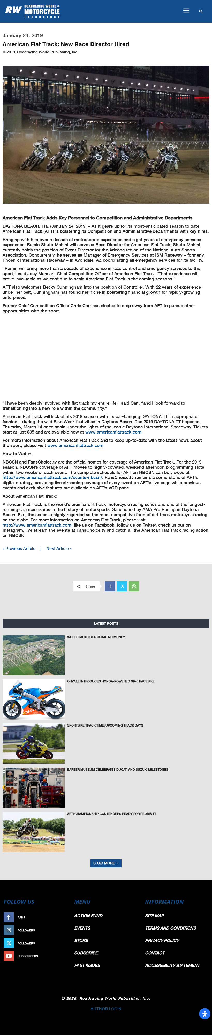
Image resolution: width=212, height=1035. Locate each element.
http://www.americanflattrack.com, (38, 525)
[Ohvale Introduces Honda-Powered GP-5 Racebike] (34, 699)
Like (64, 917)
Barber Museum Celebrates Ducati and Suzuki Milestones (117, 769)
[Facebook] (110, 586)
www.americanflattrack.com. (114, 432)
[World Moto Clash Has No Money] (34, 655)
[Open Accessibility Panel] (204, 1013)
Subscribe (58, 956)
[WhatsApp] (134, 586)
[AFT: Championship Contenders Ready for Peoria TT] (34, 832)
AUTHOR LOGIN (106, 1008)
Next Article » (59, 548)
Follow (61, 930)
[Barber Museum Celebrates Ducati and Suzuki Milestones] (34, 788)
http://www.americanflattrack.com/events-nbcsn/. (53, 477)
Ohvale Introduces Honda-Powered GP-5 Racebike (111, 681)
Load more (104, 863)
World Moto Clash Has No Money (96, 637)
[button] (186, 11)
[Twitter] (122, 586)
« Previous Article (19, 548)
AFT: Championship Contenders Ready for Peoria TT (111, 814)
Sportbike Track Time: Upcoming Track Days (105, 725)
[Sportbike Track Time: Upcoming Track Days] (34, 743)
